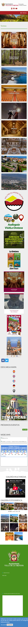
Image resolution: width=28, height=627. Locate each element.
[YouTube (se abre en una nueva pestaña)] (16, 8)
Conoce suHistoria (14, 164)
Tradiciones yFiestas (14, 146)
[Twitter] (6, 360)
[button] (10, 20)
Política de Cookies (5, 622)
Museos (14, 129)
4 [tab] (13, 511)
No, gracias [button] (9, 624)
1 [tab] (8, 511)
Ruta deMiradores (14, 181)
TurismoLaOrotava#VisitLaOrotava (12, 593)
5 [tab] (14, 511)
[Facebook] (3, 360)
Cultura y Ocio (14, 93)
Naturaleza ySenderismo (14, 58)
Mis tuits (4, 575)
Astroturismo (14, 111)
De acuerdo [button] (3, 624)
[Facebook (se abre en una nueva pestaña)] (14, 8)
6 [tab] (16, 511)
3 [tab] (11, 511)
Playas (14, 75)
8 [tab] (19, 511)
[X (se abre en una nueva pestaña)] (12, 8)
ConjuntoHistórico (14, 40)
